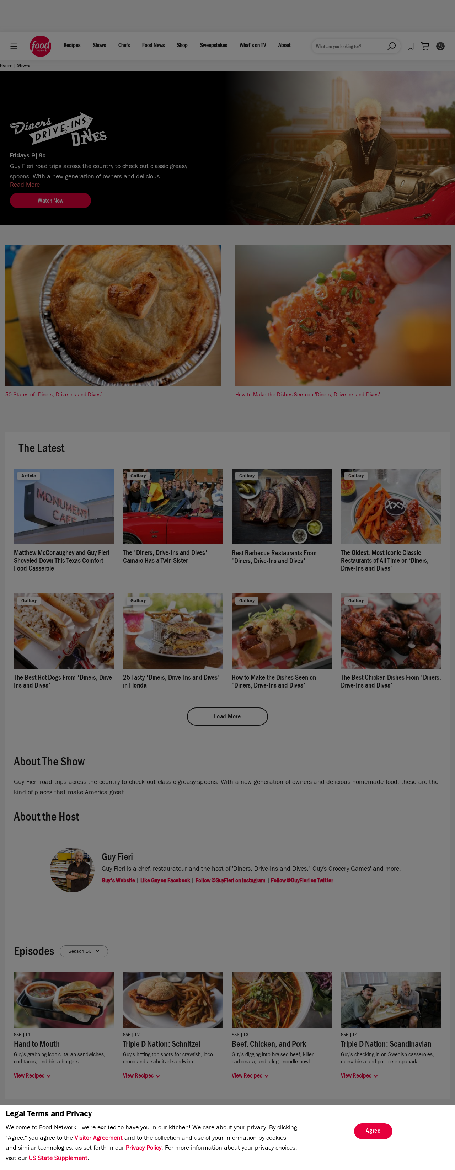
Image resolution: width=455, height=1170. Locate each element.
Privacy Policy (143, 1148)
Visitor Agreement (99, 1139)
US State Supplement (58, 1159)
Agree (373, 1131)
